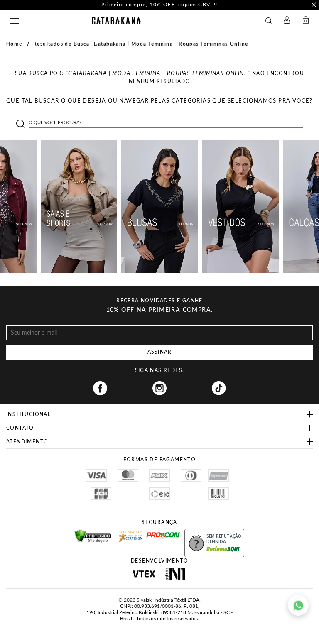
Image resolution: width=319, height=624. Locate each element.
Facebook (100, 388)
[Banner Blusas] (159, 206)
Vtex (144, 574)
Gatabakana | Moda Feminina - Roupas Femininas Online (171, 44)
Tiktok (219, 388)
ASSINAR (159, 352)
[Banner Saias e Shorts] (79, 206)
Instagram (159, 388)
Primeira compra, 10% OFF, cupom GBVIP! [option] (159, 4)
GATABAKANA (116, 21)
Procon (157, 532)
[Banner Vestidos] (240, 206)
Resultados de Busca (61, 44)
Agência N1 (175, 574)
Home (14, 44)
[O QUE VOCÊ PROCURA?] (270, 21)
